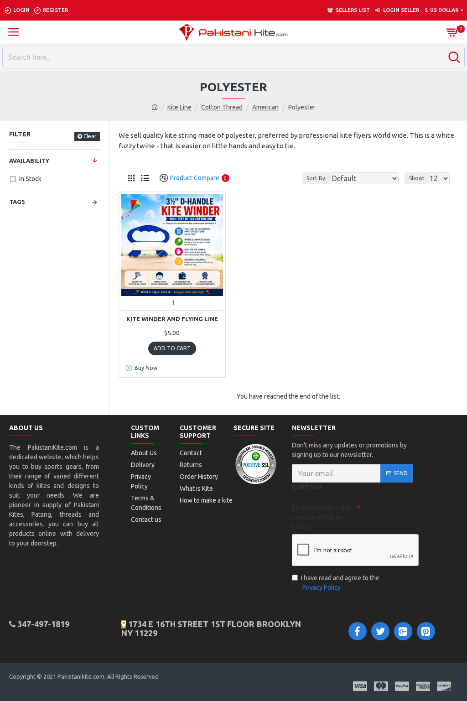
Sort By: (316, 178)
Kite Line (179, 107)
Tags (17, 201)
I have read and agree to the (340, 582)
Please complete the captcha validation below (321, 517)
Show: (416, 178)
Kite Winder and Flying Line (172, 319)
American (265, 107)
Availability (29, 160)
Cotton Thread (222, 107)
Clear (90, 136)
